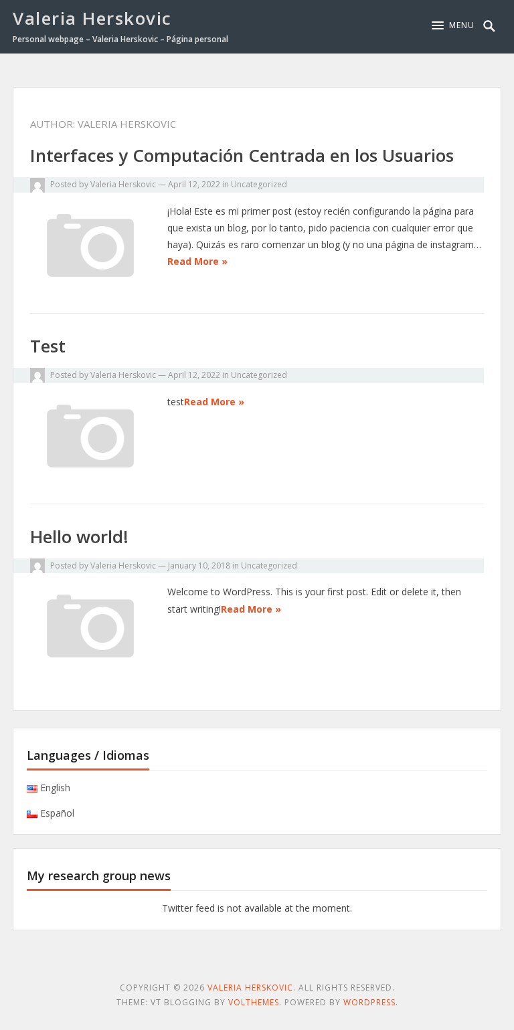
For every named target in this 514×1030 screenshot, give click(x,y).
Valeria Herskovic (92, 18)
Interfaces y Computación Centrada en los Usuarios (242, 155)
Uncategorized (259, 184)
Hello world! (79, 536)
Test (48, 346)
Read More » (197, 261)
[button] (453, 25)
